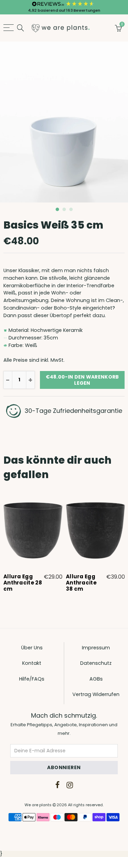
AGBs (96, 678)
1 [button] (57, 209)
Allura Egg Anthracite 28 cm (22, 583)
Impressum (96, 647)
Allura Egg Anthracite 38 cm (81, 583)
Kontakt (31, 663)
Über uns (32, 647)
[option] (64, 122)
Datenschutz (96, 663)
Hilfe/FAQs (31, 678)
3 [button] (71, 209)
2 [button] (64, 209)
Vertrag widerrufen (95, 694)
